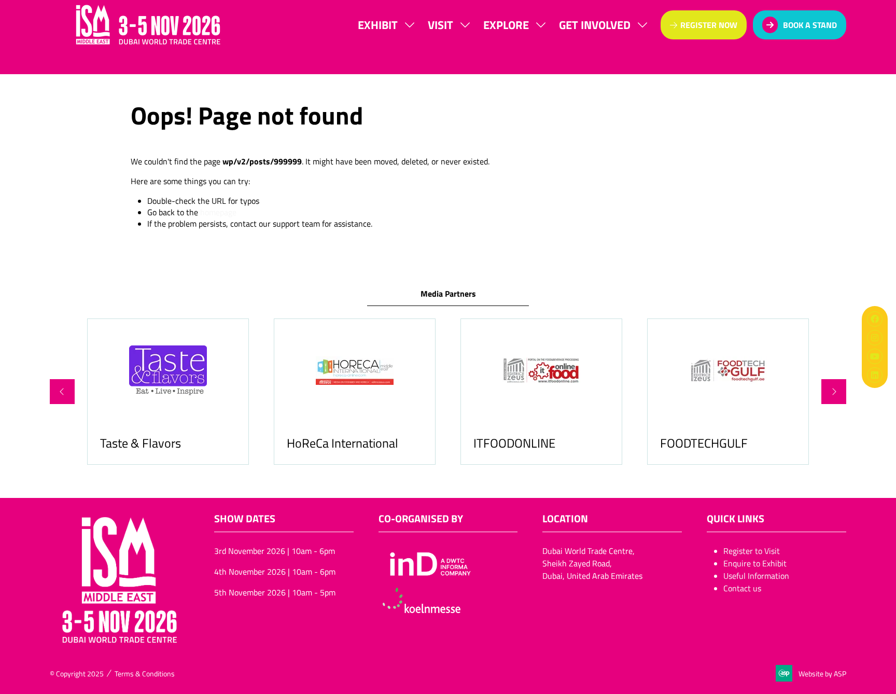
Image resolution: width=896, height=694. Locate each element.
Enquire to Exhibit (755, 563)
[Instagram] (875, 337)
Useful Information (756, 575)
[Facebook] (875, 319)
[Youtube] (875, 356)
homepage (218, 212)
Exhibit (378, 24)
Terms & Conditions (145, 673)
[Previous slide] (62, 391)
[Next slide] (833, 391)
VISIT (440, 24)
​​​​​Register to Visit (751, 551)
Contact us (742, 588)
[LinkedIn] (875, 375)
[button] (704, 24)
